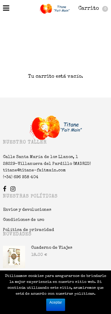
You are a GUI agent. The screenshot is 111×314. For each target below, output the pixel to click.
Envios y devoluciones (27, 210)
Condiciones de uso (23, 220)
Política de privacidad (28, 230)
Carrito (92, 8)
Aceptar (55, 302)
